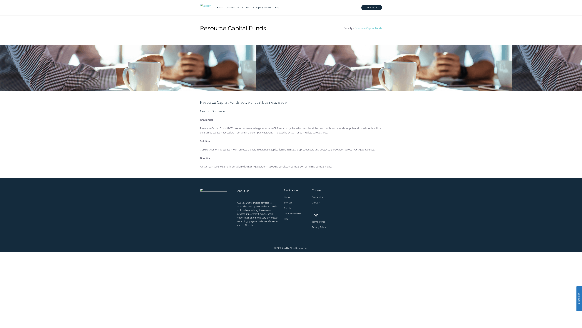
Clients (245, 7)
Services (231, 7)
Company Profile (262, 7)
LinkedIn (316, 203)
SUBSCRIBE (579, 299)
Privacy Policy (319, 227)
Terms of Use (318, 222)
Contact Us (317, 197)
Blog (276, 7)
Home (220, 7)
